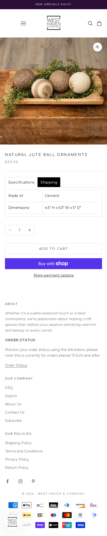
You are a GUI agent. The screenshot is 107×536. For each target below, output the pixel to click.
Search (11, 396)
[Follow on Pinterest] (33, 481)
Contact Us (14, 412)
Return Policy (17, 467)
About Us (13, 404)
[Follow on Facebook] (7, 481)
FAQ (9, 388)
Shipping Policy (18, 443)
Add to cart (53, 248)
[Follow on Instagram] (20, 481)
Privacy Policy (17, 459)
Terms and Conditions (24, 451)
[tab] (21, 182)
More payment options (54, 275)
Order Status (16, 365)
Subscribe (13, 420)
